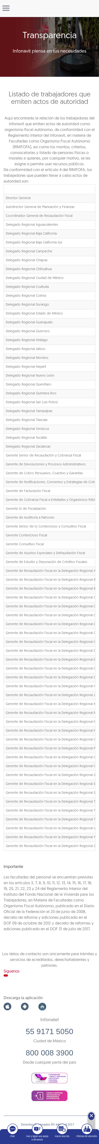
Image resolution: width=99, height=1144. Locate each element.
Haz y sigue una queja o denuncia (37, 1138)
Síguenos (11, 971)
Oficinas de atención (86, 1136)
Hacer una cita (62, 1136)
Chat (12, 1136)
